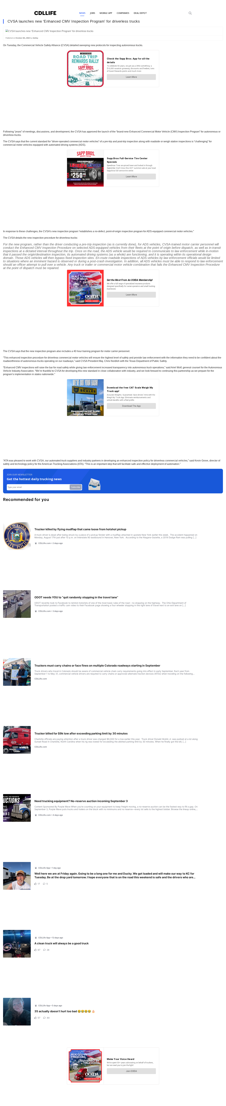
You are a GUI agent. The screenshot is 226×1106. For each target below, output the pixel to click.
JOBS (92, 13)
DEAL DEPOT (140, 13)
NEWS (82, 13)
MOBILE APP (106, 13)
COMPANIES (123, 13)
